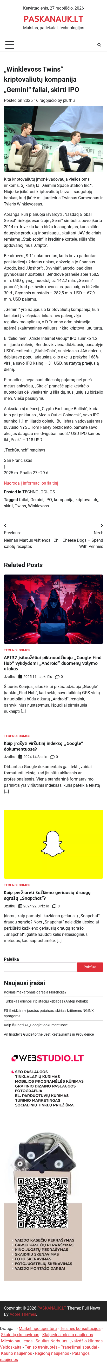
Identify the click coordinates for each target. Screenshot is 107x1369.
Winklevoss (38, 505)
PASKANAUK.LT (53, 18)
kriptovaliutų (87, 499)
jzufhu (69, 100)
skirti (8, 505)
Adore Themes (23, 1314)
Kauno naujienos (16, 1353)
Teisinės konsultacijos (80, 1328)
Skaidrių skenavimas (20, 1334)
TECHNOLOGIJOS (38, 492)
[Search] (99, 45)
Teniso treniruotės (41, 1347)
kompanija (63, 499)
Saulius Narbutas (51, 1341)
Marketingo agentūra (38, 1328)
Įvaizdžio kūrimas (86, 1341)
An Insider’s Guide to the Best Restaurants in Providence (49, 1034)
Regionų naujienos (52, 1353)
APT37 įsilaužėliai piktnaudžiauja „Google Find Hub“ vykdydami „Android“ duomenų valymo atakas (53, 663)
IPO (48, 499)
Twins (20, 505)
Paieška (11, 959)
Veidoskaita (11, 1347)
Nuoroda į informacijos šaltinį (31, 483)
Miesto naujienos (16, 1341)
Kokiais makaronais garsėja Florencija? (35, 992)
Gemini (36, 499)
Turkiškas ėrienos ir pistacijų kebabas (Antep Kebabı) (46, 1001)
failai (23, 499)
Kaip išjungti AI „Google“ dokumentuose (36, 1025)
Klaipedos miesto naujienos (67, 1334)
